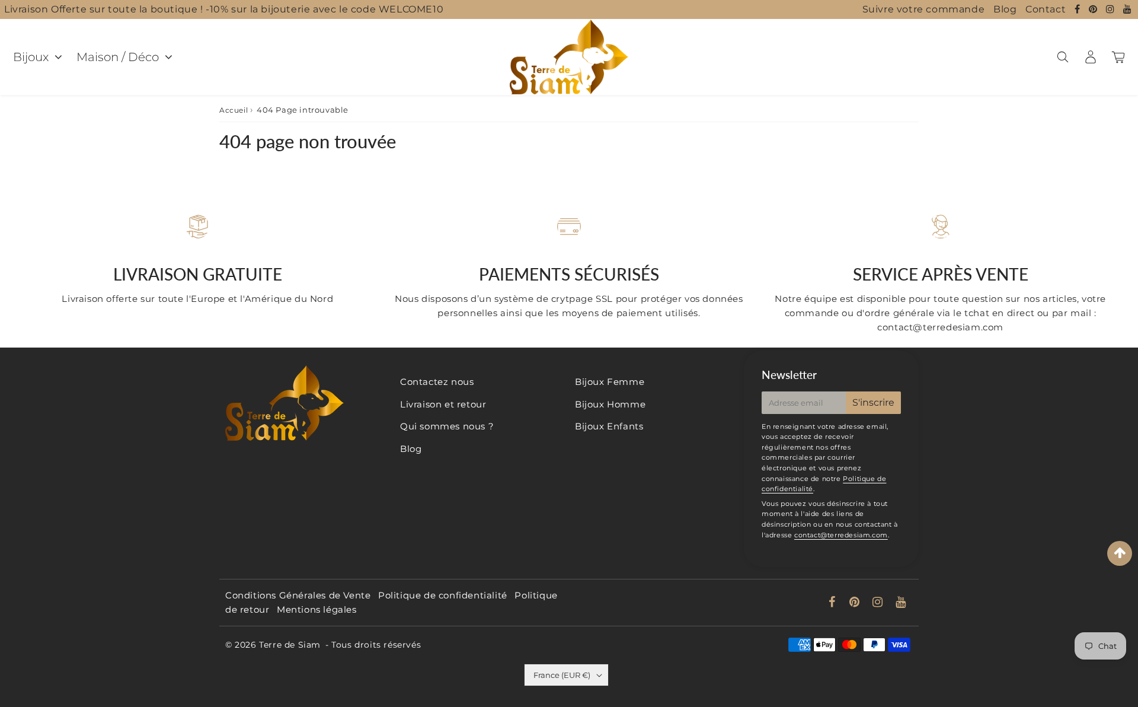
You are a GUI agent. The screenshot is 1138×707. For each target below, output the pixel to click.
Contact (1045, 9)
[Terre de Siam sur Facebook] (1079, 9)
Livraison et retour (443, 404)
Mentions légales (317, 609)
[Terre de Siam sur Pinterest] (1094, 9)
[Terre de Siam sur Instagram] (1111, 9)
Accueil (233, 110)
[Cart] (1118, 56)
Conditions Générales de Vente (297, 595)
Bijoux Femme (609, 381)
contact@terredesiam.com (841, 535)
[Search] (1062, 56)
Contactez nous (437, 381)
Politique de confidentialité (442, 595)
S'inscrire (873, 402)
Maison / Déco (117, 57)
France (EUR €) (561, 675)
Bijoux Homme (610, 404)
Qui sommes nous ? (447, 426)
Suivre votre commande (923, 9)
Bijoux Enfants (609, 426)
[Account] (1090, 56)
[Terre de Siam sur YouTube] (1127, 9)
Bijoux (31, 57)
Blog (1004, 9)
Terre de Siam (290, 644)
